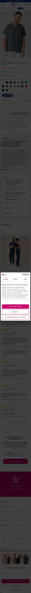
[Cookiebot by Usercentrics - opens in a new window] (22, 275)
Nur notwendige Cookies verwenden (15, 317)
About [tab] (25, 279)
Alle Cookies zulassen (15, 306)
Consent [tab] (5, 279)
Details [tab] (15, 279)
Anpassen (14, 311)
